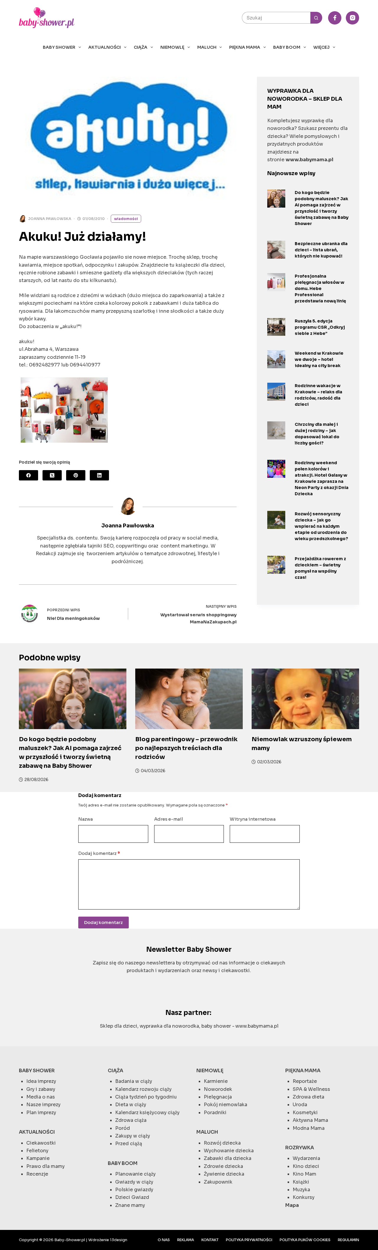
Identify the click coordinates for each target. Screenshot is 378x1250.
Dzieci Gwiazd (132, 1197)
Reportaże (305, 1081)
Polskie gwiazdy (134, 1190)
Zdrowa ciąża (130, 1120)
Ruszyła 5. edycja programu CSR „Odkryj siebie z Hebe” (320, 327)
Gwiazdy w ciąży (134, 1182)
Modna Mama (309, 1128)
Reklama (185, 1240)
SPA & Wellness (311, 1089)
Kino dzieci (306, 1166)
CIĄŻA (140, 47)
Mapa (292, 1205)
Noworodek (218, 1089)
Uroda (300, 1104)
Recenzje (37, 1174)
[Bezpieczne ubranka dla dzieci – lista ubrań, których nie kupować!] (276, 250)
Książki (301, 1182)
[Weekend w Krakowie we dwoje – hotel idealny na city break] (276, 359)
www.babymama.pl (256, 1026)
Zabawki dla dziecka (227, 1158)
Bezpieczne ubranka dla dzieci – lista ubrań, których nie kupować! (321, 250)
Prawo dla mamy (45, 1166)
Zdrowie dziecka (223, 1166)
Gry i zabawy (40, 1089)
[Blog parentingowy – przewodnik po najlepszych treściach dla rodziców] (189, 699)
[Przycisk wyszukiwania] (316, 18)
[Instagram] (352, 18)
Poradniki (215, 1112)
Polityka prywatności (249, 1240)
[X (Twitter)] (52, 475)
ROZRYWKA (299, 1148)
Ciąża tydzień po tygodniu (146, 1097)
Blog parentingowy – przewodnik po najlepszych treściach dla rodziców (186, 748)
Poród (122, 1128)
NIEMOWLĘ (172, 47)
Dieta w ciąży (130, 1104)
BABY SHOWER (59, 47)
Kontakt (210, 1240)
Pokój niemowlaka (225, 1104)
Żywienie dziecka (224, 1174)
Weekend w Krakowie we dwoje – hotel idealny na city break (319, 359)
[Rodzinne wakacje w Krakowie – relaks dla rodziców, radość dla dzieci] (276, 392)
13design (118, 1239)
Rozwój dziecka (222, 1143)
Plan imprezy (41, 1112)
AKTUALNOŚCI (104, 47)
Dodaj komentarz (99, 853)
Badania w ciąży (133, 1081)
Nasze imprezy (43, 1104)
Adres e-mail (168, 819)
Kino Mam (304, 1174)
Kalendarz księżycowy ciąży (147, 1112)
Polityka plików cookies (305, 1240)
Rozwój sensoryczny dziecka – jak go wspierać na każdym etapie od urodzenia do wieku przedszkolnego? (321, 526)
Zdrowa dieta (308, 1097)
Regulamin (348, 1240)
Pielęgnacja (218, 1097)
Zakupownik (218, 1182)
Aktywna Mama (310, 1120)
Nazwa (85, 819)
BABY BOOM (286, 47)
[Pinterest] (75, 475)
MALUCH (206, 47)
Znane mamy (130, 1205)
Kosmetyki (305, 1112)
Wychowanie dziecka (229, 1151)
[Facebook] (334, 18)
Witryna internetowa (253, 819)
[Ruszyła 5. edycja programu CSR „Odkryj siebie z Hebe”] (276, 327)
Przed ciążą (128, 1143)
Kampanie (38, 1158)
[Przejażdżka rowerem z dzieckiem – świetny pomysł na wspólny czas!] (276, 565)
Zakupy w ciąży (132, 1136)
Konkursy (304, 1197)
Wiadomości (126, 218)
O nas (164, 1240)
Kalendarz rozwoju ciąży (143, 1089)
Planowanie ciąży (135, 1174)
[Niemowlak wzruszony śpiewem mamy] (305, 699)
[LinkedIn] (99, 475)
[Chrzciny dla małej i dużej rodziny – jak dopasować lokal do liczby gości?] (276, 430)
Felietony (37, 1151)
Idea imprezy (41, 1081)
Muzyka (301, 1190)
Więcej (321, 47)
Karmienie (216, 1081)
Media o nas (40, 1097)
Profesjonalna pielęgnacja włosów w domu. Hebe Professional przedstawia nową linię (320, 288)
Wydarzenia (306, 1158)
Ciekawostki (41, 1143)
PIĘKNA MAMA (244, 47)
